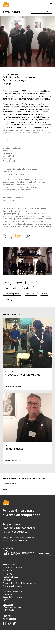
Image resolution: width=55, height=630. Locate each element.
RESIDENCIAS (9, 564)
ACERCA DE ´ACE (10, 576)
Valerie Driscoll (9, 161)
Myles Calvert (8, 156)
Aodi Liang (7, 158)
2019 (7, 282)
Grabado (28, 288)
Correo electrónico (9, 484)
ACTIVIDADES (9, 570)
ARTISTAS (7, 573)
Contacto (7, 579)
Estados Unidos (11, 288)
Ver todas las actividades (40, 12)
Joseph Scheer (8, 151)
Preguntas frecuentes (13, 586)
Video (7, 299)
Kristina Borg (8, 153)
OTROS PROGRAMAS (12, 567)
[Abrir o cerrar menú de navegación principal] (50, 4)
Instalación (31, 293)
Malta (44, 293)
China (32, 282)
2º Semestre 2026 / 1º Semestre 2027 (20, 583)
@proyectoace (9, 618)
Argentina (19, 282)
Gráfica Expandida (12, 293)
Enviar (5, 489)
